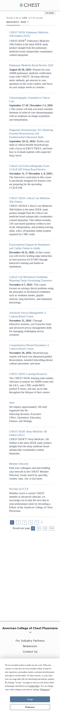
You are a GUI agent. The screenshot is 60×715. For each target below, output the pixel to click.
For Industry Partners (30, 640)
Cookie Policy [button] (34, 686)
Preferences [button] (45, 689)
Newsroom (30, 646)
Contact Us (30, 651)
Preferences (30, 707)
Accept (30, 699)
